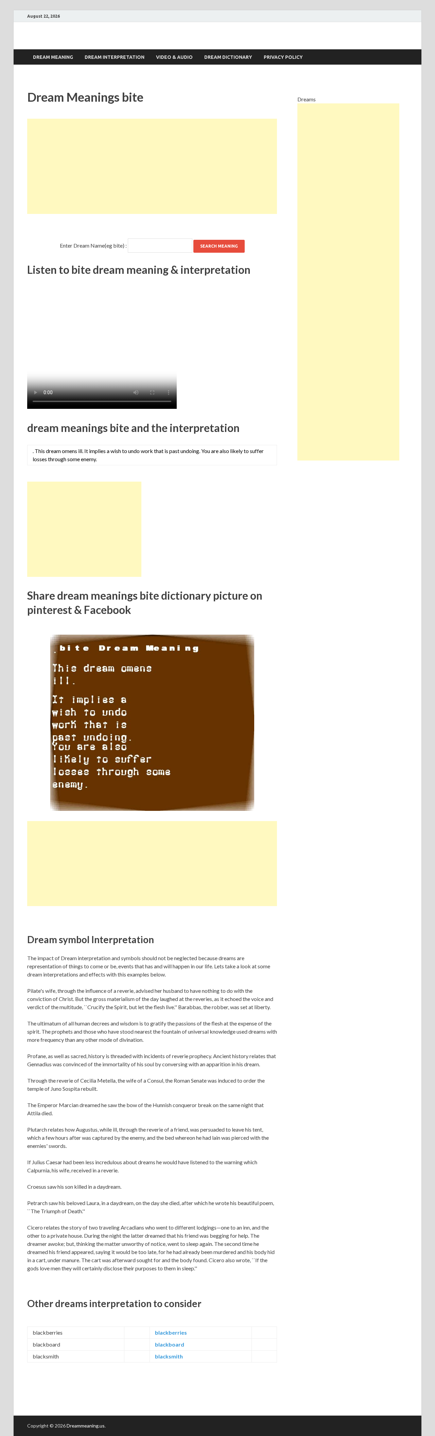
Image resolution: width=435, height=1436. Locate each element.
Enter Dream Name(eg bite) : (93, 245)
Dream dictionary (228, 57)
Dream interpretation (114, 57)
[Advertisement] (152, 166)
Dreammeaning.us (86, 1426)
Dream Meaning (53, 57)
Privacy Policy (283, 57)
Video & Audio (174, 57)
